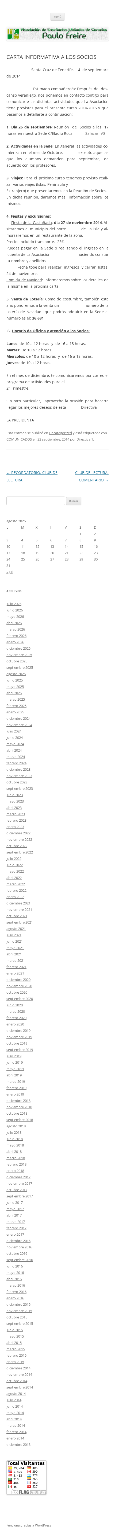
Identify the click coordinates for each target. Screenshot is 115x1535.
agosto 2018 (16, 1126)
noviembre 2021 (19, 909)
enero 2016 (15, 1298)
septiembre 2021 (19, 922)
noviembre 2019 (19, 1036)
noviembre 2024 (19, 724)
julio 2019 (13, 1056)
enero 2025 (15, 712)
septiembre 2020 (19, 998)
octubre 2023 (16, 782)
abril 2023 (14, 807)
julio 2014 (13, 1400)
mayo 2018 (15, 1145)
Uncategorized (60, 432)
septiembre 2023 (19, 788)
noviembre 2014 (19, 1374)
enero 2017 (15, 1234)
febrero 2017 (16, 1228)
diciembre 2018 (18, 1100)
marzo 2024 (15, 756)
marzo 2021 (15, 960)
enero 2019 (15, 1094)
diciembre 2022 (18, 833)
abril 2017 (14, 1215)
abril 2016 (14, 1279)
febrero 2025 (16, 705)
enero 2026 (15, 642)
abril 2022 (14, 877)
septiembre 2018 (19, 1119)
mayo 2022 (15, 871)
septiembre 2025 (19, 667)
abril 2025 (14, 693)
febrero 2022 (16, 890)
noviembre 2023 (19, 775)
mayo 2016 (15, 1272)
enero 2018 (15, 1170)
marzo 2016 (15, 1285)
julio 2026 (13, 603)
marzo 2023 (15, 814)
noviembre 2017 (19, 1183)
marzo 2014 (15, 1425)
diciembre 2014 (18, 1368)
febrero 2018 (16, 1164)
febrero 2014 (16, 1431)
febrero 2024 (16, 763)
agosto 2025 (16, 673)
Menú (57, 17)
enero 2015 (15, 1361)
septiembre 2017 (19, 1196)
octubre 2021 (16, 915)
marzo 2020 (15, 1011)
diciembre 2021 (18, 903)
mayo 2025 (15, 686)
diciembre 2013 (18, 1444)
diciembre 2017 (18, 1177)
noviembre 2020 (19, 986)
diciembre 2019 (18, 1030)
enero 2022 (15, 896)
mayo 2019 (15, 1068)
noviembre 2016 (19, 1247)
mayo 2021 (15, 947)
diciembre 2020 (18, 979)
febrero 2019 (16, 1087)
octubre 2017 (16, 1189)
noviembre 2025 (19, 654)
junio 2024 (14, 737)
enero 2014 (15, 1438)
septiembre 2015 (19, 1323)
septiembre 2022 (19, 852)
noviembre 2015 (19, 1310)
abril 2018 (14, 1151)
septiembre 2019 (19, 1049)
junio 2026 (14, 610)
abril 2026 (14, 622)
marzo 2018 (15, 1157)
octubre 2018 (16, 1113)
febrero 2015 (16, 1355)
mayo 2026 (15, 616)
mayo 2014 (15, 1412)
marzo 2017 (15, 1221)
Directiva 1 (84, 439)
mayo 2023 (15, 801)
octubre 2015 (16, 1317)
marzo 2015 (15, 1349)
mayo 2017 (15, 1208)
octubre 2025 (16, 661)
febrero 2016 (16, 1291)
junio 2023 (14, 794)
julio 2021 (13, 935)
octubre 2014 (16, 1380)
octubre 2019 (16, 1043)
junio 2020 (14, 1005)
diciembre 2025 (18, 648)
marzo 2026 (15, 629)
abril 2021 (14, 954)
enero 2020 (15, 1024)
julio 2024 (13, 731)
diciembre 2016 (18, 1240)
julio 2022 (13, 858)
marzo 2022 (15, 884)
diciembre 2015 (18, 1304)
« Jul (9, 572)
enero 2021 (15, 973)
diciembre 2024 (18, 718)
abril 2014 (14, 1419)
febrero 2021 (16, 966)
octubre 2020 (16, 992)
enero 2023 (15, 826)
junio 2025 (14, 680)
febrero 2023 (16, 820)
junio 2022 (14, 865)
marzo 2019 (15, 1081)
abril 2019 (14, 1075)
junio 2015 (14, 1329)
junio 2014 (14, 1406)
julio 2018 (13, 1132)
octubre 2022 (16, 845)
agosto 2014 (16, 1393)
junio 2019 (14, 1062)
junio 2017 (14, 1202)
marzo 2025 (15, 699)
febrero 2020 (16, 1017)
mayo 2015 (15, 1336)
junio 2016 (14, 1266)
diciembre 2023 (18, 769)
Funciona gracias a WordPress (28, 1525)
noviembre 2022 (19, 839)
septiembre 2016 (19, 1259)
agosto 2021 (16, 928)
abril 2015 (14, 1342)
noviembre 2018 (19, 1107)
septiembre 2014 (19, 1387)
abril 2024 (14, 750)
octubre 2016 (16, 1253)
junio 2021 (14, 941)
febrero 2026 (16, 635)
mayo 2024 (15, 743)
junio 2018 (14, 1138)
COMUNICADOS (19, 439)
